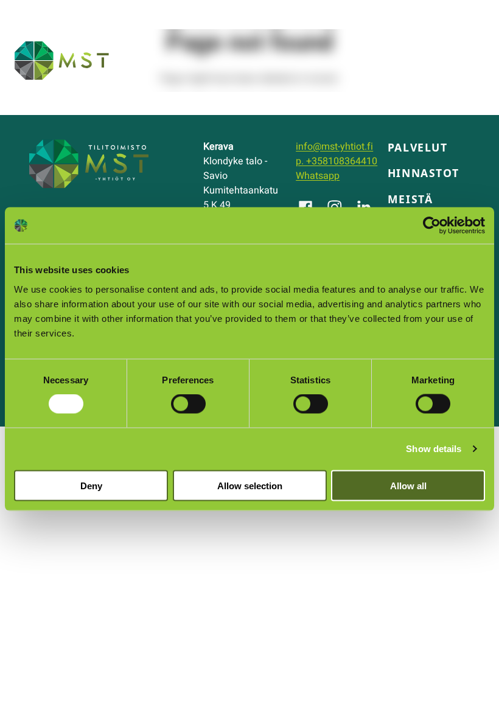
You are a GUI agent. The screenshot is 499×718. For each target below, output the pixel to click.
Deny (91, 485)
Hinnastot (423, 173)
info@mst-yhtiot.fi (334, 146)
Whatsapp (318, 176)
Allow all (408, 485)
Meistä (410, 199)
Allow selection (249, 485)
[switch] (188, 404)
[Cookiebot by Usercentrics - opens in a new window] (432, 226)
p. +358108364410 (336, 161)
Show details (433, 449)
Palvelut (418, 147)
